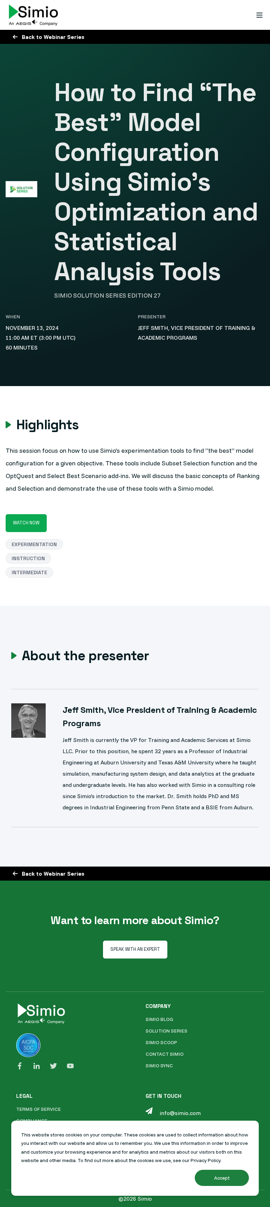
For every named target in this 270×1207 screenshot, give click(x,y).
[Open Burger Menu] (259, 15)
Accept (222, 1178)
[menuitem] (159, 1019)
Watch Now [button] (26, 523)
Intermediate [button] (29, 572)
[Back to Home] (33, 14)
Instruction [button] (28, 558)
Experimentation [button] (34, 544)
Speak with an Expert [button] (135, 949)
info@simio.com (180, 1112)
